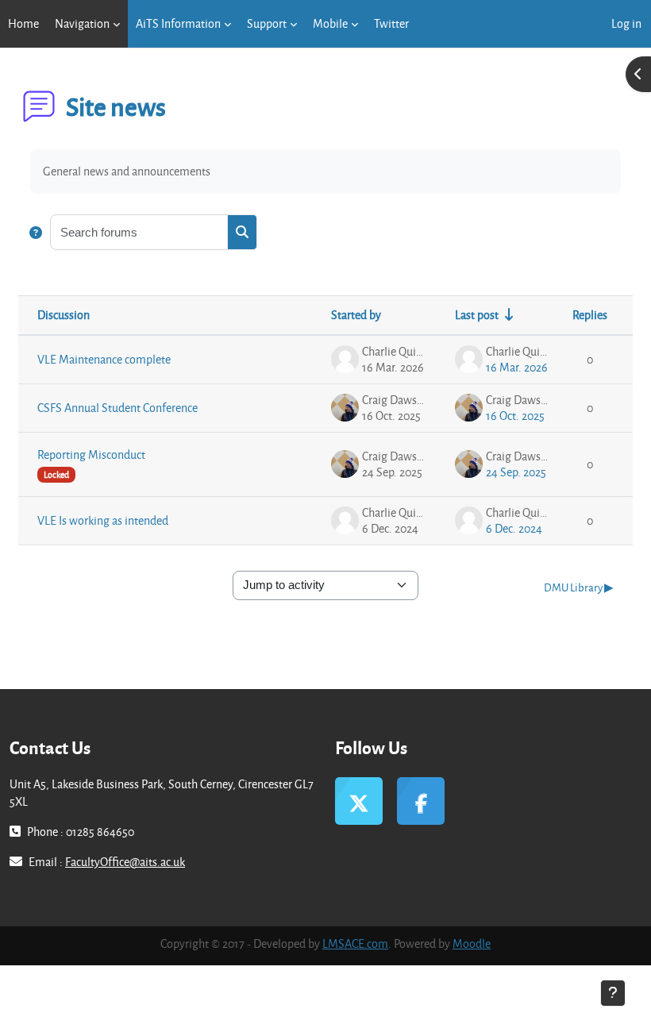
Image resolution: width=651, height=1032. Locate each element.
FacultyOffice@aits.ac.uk (125, 861)
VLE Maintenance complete (104, 359)
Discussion (63, 314)
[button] (36, 232)
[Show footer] (613, 993)
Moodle (472, 943)
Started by (356, 314)
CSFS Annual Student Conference (117, 407)
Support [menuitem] (267, 23)
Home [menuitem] (23, 23)
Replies (589, 314)
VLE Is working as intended (102, 520)
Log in (626, 23)
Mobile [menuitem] (330, 23)
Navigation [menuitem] (82, 23)
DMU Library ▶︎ (579, 587)
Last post (477, 314)
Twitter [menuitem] (391, 23)
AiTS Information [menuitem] (178, 23)
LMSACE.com (355, 943)
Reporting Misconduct (91, 454)
